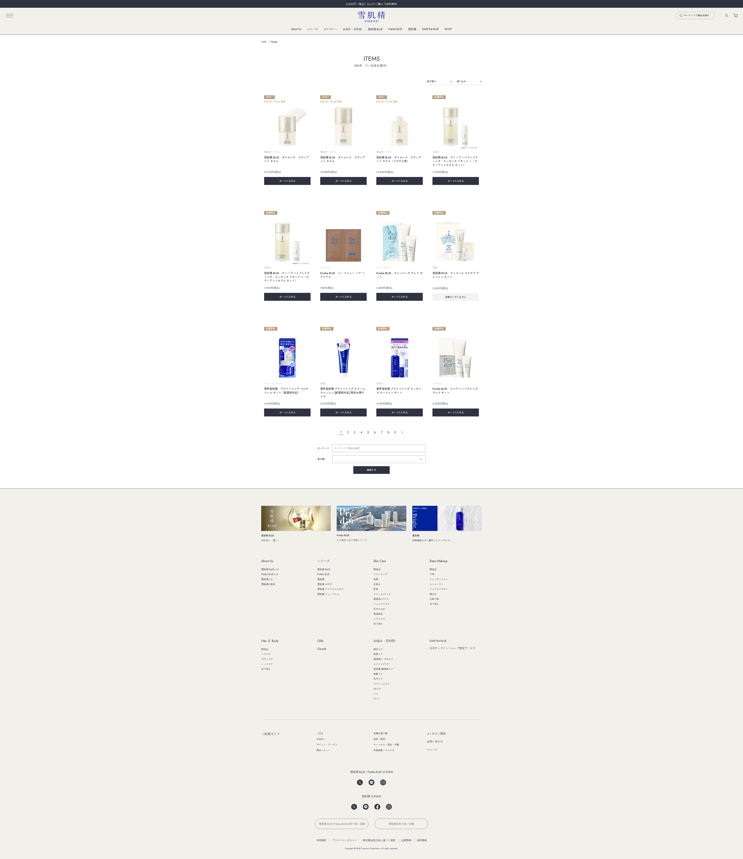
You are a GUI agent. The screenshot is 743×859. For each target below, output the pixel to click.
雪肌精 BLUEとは (270, 569)
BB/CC (433, 594)
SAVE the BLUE (438, 641)
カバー (376, 699)
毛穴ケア (378, 679)
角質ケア (378, 674)
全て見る (378, 624)
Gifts (320, 641)
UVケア (377, 689)
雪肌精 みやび (324, 584)
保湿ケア (378, 654)
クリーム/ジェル (382, 594)
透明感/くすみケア (383, 659)
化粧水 (376, 584)
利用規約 (321, 840)
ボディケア (267, 659)
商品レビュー (323, 750)
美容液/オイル (381, 599)
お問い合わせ (435, 742)
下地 (432, 574)
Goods (321, 649)
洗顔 (375, 579)
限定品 (376, 569)
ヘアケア (265, 654)
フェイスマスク (381, 604)
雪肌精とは (267, 579)
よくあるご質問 (436, 734)
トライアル (379, 619)
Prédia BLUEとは (269, 574)
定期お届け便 (380, 733)
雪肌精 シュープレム (328, 594)
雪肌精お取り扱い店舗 (401, 824)
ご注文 (319, 733)
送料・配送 (379, 739)
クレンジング (380, 574)
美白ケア (378, 649)
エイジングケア (381, 664)
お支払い (321, 739)
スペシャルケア (381, 684)
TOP (263, 42)
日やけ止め (379, 609)
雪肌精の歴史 (268, 584)
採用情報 (422, 840)
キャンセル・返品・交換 (386, 744)
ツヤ (375, 694)
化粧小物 (434, 599)
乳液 (375, 589)
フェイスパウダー (439, 589)
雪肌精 (412, 29)
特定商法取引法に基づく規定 (379, 840)
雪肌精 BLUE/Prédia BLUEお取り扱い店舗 (342, 824)
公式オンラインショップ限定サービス (453, 648)
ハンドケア (267, 664)
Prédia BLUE (395, 29)
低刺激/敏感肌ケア (383, 669)
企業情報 (406, 840)
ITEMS (273, 42)
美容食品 (378, 614)
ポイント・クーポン (326, 744)
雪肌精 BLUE (375, 29)
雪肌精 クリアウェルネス (330, 589)
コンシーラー (436, 584)
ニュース (432, 749)
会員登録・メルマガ (383, 750)
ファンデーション (439, 579)
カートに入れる (287, 181)
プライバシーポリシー (344, 840)
